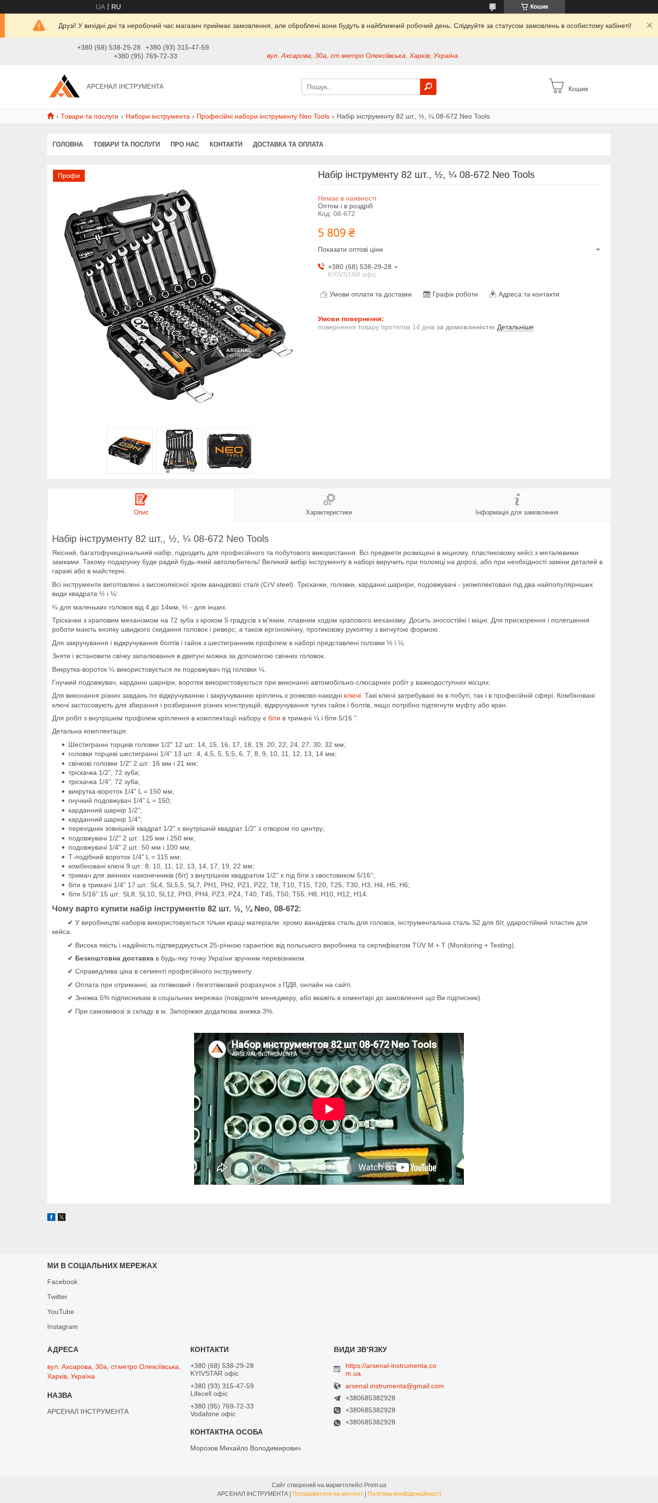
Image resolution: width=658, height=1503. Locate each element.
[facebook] (51, 1218)
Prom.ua (375, 1485)
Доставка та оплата (288, 144)
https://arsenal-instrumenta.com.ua (390, 1369)
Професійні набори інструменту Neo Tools (263, 116)
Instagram (62, 1326)
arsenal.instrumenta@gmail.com (394, 1386)
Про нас (185, 144)
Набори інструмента (158, 116)
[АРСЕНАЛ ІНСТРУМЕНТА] (64, 86)
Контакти (226, 144)
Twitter (57, 1296)
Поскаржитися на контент (327, 1493)
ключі (352, 695)
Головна (68, 144)
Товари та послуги (89, 116)
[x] (62, 1218)
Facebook (62, 1282)
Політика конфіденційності (404, 1493)
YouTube (60, 1311)
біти (274, 718)
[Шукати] (428, 87)
